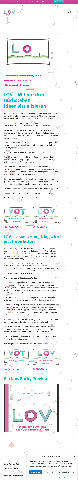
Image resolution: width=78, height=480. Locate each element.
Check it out (59, 2)
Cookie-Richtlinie (41, 477)
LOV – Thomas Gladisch (16, 475)
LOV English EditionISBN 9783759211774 (40, 227)
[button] (74, 456)
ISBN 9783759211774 (40, 370)
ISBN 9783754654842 (11, 228)
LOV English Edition (39, 368)
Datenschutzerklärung (54, 477)
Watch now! (47, 344)
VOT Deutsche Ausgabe (12, 226)
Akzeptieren (35, 472)
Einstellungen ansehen (66, 472)
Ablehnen (50, 472)
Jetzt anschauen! (44, 198)
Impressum (66, 477)
